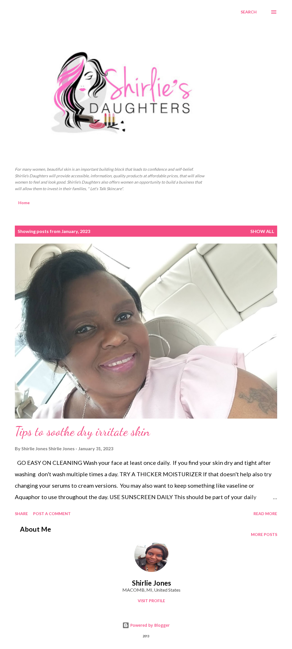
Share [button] (21, 513)
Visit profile (151, 600)
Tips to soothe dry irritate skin (82, 431)
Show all (262, 231)
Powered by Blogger (149, 625)
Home (24, 202)
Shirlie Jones (151, 583)
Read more (265, 513)
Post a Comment (52, 513)
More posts (264, 534)
